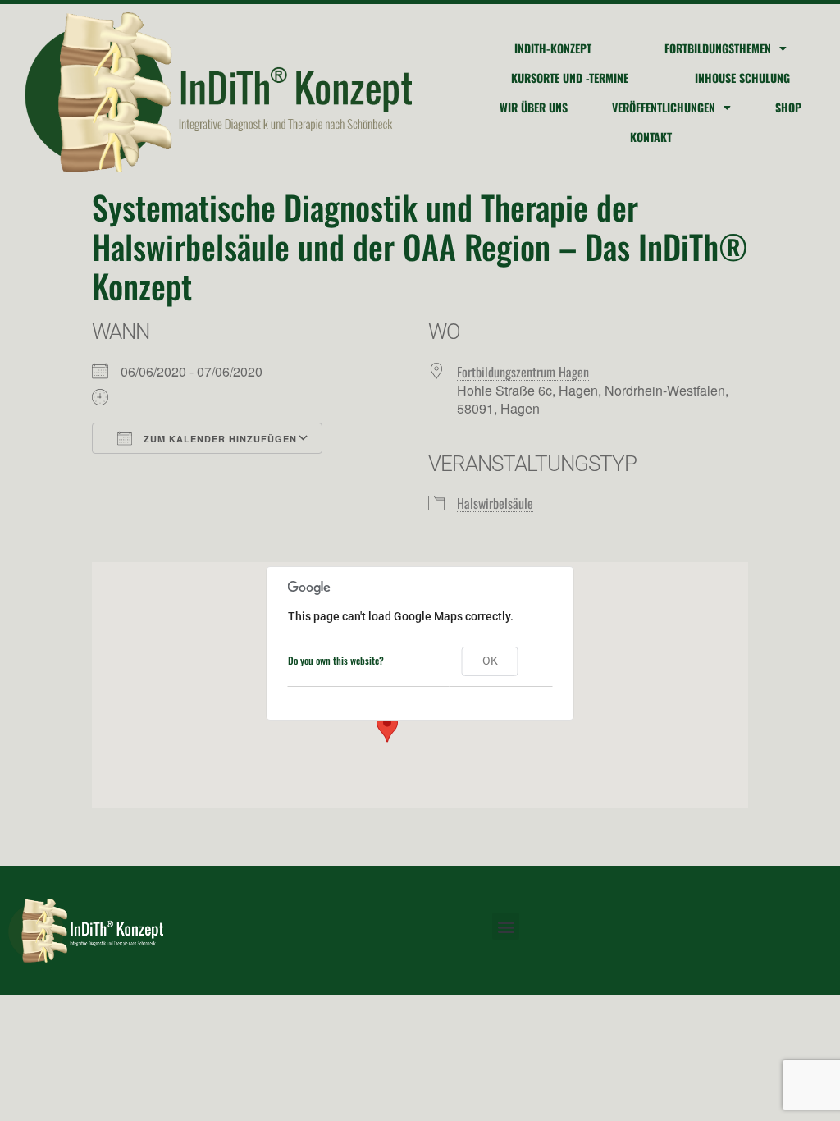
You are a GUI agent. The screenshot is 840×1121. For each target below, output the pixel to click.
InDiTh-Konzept (552, 48)
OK (490, 660)
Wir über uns (534, 107)
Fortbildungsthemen (717, 48)
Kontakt (651, 136)
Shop (788, 107)
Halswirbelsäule (495, 503)
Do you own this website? (336, 660)
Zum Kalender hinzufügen (218, 438)
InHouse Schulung (742, 77)
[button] (387, 727)
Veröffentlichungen (663, 107)
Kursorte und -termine (569, 77)
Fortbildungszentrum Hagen (523, 372)
